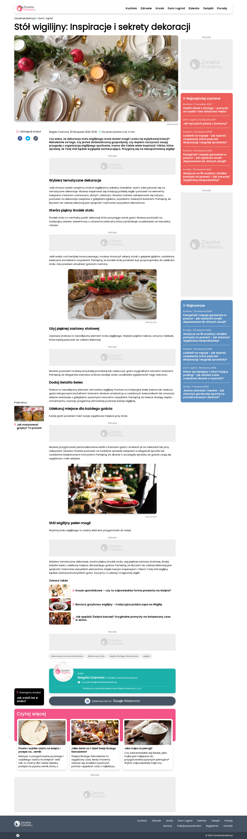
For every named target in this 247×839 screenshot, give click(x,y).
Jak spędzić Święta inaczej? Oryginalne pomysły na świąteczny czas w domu (123, 618)
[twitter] (28, 138)
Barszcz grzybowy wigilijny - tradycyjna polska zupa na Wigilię (118, 604)
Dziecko (194, 8)
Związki (208, 8)
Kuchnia (131, 8)
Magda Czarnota (91, 677)
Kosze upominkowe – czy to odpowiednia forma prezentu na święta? (123, 590)
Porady (222, 8)
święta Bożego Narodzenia (123, 656)
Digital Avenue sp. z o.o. (130, 688)
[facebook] (20, 138)
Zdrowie (146, 8)
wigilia (146, 656)
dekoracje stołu (96, 656)
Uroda (159, 8)
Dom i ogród (176, 8)
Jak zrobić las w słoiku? (27, 699)
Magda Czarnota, (59, 132)
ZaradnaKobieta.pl (24, 18)
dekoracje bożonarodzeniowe (67, 656)
